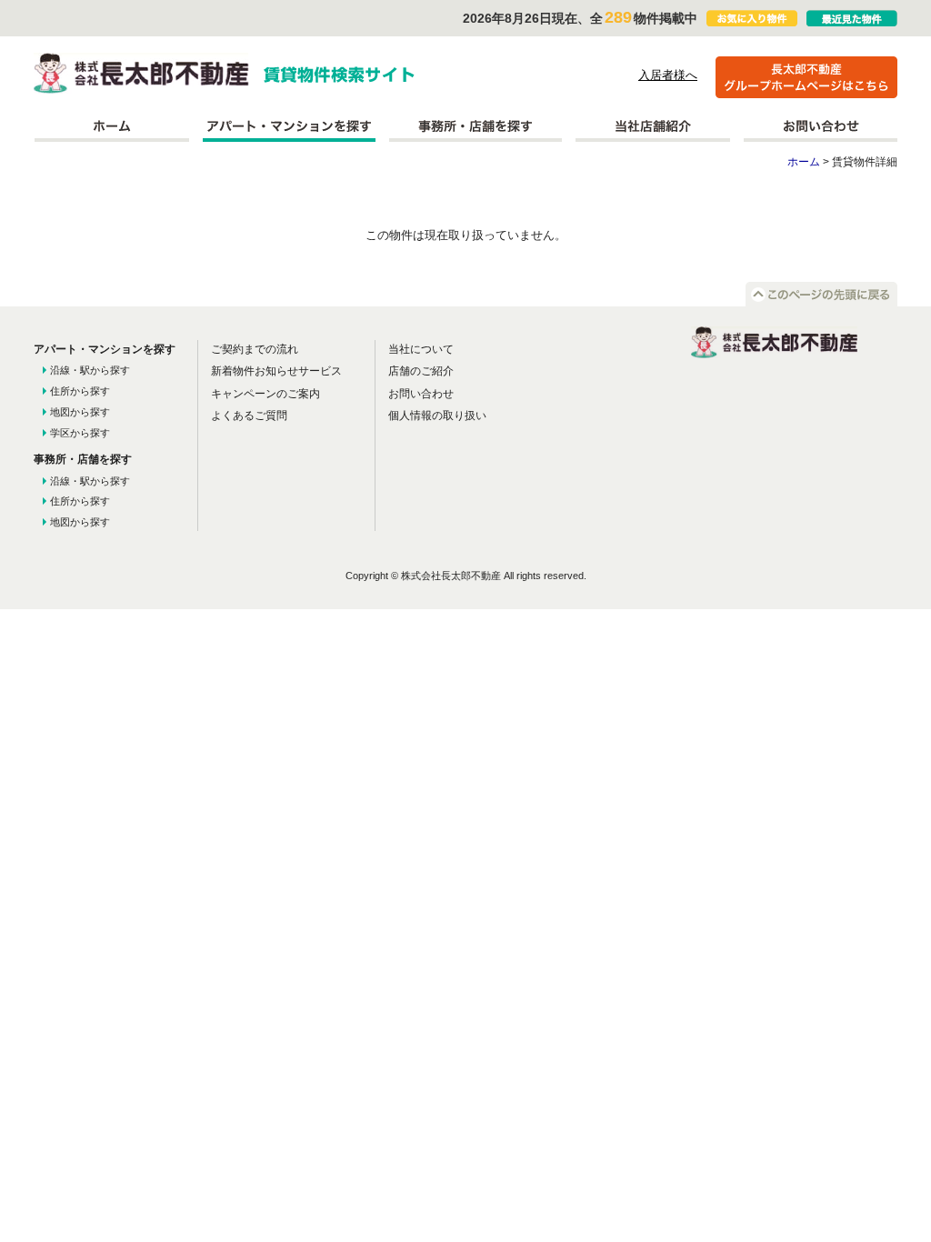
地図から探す (80, 411)
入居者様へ (667, 75)
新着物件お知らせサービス (276, 371)
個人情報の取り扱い (437, 415)
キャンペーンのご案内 (265, 393)
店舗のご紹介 (421, 371)
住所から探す (80, 391)
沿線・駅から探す (90, 370)
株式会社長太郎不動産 (141, 73)
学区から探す (80, 432)
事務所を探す (475, 126)
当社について (421, 349)
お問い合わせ (820, 126)
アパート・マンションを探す (289, 126)
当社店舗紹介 (653, 126)
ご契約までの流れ (254, 349)
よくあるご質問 (249, 415)
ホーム (111, 126)
